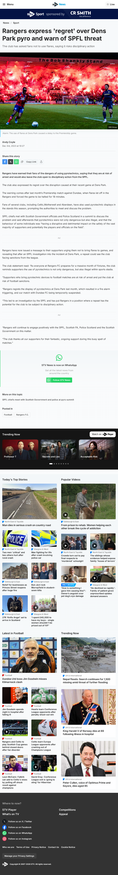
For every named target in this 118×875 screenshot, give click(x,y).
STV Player (9, 809)
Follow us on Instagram (20, 839)
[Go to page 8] (68, 463)
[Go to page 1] (51, 463)
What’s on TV (10, 814)
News (6, 22)
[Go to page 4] (58, 463)
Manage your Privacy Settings (19, 856)
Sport (16, 22)
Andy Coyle (8, 142)
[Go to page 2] (54, 463)
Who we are (8, 847)
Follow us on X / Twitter (20, 821)
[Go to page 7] (65, 463)
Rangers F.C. (22, 414)
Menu (10, 4)
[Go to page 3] (56, 463)
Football (8, 414)
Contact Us (53, 847)
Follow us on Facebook (19, 827)
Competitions (67, 809)
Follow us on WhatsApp (20, 833)
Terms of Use (22, 847)
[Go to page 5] (61, 463)
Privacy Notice (39, 847)
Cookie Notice (68, 847)
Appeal (63, 814)
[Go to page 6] (63, 463)
